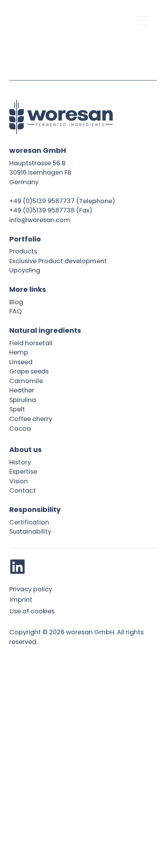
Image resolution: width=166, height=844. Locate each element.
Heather (21, 390)
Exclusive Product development (58, 261)
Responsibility (35, 509)
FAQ (15, 311)
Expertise (23, 471)
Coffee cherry (30, 418)
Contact (22, 490)
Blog (16, 302)
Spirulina (22, 399)
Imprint (21, 599)
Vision (18, 481)
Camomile (26, 381)
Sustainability (30, 531)
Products (23, 251)
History (20, 462)
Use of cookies (32, 611)
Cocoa (20, 428)
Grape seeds (29, 371)
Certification (29, 522)
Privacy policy (30, 589)
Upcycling (24, 270)
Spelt (17, 409)
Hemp (18, 352)
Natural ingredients (45, 330)
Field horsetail (31, 343)
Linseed (20, 362)
